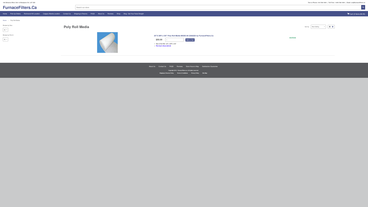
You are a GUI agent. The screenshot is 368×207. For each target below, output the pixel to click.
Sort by (307, 27)
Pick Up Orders (15, 14)
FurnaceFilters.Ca (20, 7)
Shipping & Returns (80, 14)
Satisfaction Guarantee (210, 66)
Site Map (204, 73)
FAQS (93, 14)
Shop (118, 14)
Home (5, 14)
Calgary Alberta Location (51, 14)
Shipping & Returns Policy (167, 73)
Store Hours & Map (192, 66)
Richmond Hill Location (32, 14)
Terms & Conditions (182, 73)
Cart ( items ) (357, 14)
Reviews (110, 14)
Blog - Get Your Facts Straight (134, 14)
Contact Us (67, 14)
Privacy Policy (195, 73)
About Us (101, 14)
